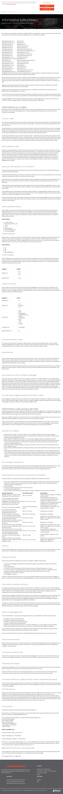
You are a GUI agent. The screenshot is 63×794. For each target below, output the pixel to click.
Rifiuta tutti (47, 6)
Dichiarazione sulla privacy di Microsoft (35, 700)
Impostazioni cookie (47, 2)
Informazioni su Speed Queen (44, 769)
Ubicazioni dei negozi (42, 773)
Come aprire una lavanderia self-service (16, 779)
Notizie (38, 774)
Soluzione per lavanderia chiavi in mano (16, 783)
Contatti (39, 779)
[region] (31, 6)
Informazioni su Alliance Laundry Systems (46, 771)
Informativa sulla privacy (11, 4)
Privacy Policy (41, 790)
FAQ (46, 790)
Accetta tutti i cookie (47, 9)
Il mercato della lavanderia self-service (15, 781)
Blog (38, 781)
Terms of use (36, 790)
